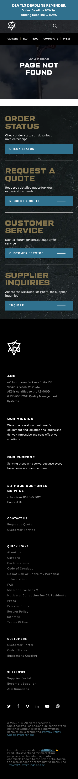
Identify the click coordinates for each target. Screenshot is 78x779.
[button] (11, 30)
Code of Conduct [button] (20, 568)
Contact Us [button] (14, 502)
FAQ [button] (25, 38)
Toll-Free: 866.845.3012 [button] (25, 497)
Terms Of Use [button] (17, 622)
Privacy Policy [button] (18, 606)
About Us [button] (14, 552)
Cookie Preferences (20, 734)
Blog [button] (35, 38)
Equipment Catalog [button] (22, 655)
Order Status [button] (17, 650)
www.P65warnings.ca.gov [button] (27, 765)
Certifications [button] (18, 563)
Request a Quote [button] (20, 524)
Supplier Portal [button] (19, 678)
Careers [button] (12, 38)
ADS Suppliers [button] (18, 689)
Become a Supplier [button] (21, 683)
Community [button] (50, 38)
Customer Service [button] (21, 529)
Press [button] (67, 38)
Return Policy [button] (17, 611)
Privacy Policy (52, 731)
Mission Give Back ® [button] (22, 590)
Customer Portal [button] (20, 645)
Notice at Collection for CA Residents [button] (36, 595)
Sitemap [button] (13, 617)
